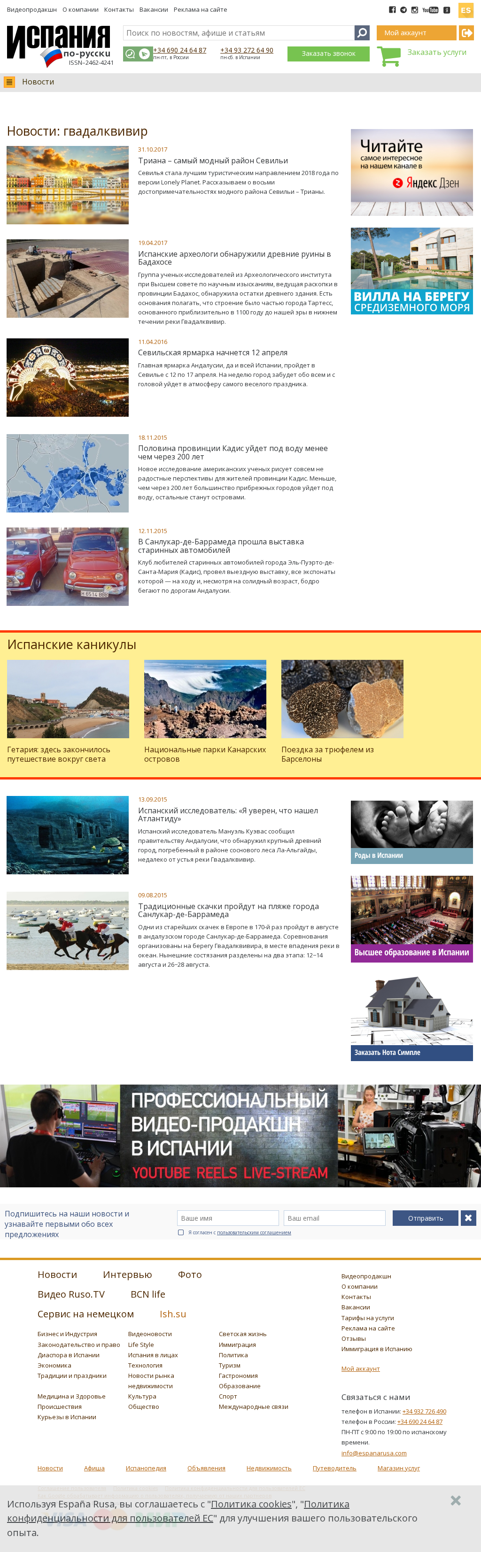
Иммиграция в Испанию (376, 1349)
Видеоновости (150, 1334)
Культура (142, 1396)
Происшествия (60, 1406)
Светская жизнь (243, 1334)
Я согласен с (239, 1232)
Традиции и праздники (72, 1375)
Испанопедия (146, 1468)
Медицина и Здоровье (72, 1396)
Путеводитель (335, 1468)
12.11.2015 (152, 531)
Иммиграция (237, 1344)
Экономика (54, 1365)
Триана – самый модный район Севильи (213, 160)
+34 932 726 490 (424, 1411)
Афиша (94, 1468)
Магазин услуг (399, 1468)
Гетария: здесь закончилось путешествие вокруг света (58, 754)
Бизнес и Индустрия (67, 1334)
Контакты (119, 9)
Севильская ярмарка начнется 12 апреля (212, 352)
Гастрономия (238, 1375)
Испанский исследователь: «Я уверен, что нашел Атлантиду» (228, 814)
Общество (143, 1406)
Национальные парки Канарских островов (205, 754)
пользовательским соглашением (254, 1232)
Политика (233, 1355)
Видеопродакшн (32, 9)
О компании (80, 9)
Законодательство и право (79, 1344)
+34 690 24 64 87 (179, 50)
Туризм (229, 1365)
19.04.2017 (152, 242)
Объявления (206, 1468)
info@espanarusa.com (374, 1453)
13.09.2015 (152, 799)
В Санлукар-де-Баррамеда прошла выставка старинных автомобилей (221, 545)
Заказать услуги (437, 52)
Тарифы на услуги (367, 1318)
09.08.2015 (152, 895)
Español (466, 6)
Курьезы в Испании (67, 1417)
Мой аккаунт (360, 1368)
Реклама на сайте (200, 9)
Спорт (228, 1396)
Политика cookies (251, 1504)
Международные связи (253, 1406)
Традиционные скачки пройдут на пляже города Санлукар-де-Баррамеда (228, 910)
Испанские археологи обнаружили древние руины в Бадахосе (234, 258)
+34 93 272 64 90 (246, 50)
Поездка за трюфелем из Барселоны (327, 754)
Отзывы (353, 1338)
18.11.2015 (152, 437)
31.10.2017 (152, 149)
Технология (145, 1365)
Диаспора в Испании (69, 1355)
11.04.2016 (152, 341)
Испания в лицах (153, 1355)
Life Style (141, 1344)
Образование (240, 1386)
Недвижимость (269, 1468)
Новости (38, 81)
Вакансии (154, 9)
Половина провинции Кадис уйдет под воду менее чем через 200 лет (233, 452)
